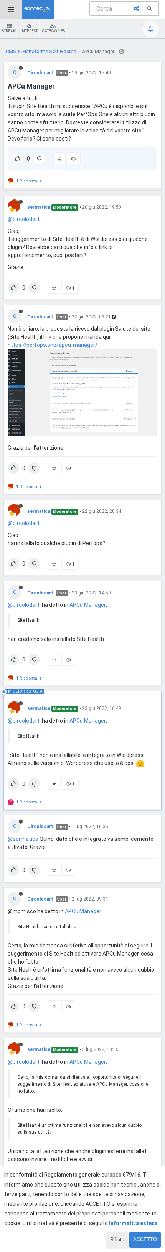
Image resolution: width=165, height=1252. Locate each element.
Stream (9, 31)
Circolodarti (40, 72)
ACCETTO (145, 1239)
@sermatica (23, 839)
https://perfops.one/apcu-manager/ (52, 345)
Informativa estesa (133, 1223)
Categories (53, 31)
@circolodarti (24, 219)
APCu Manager (87, 605)
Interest (29, 31)
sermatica (38, 207)
